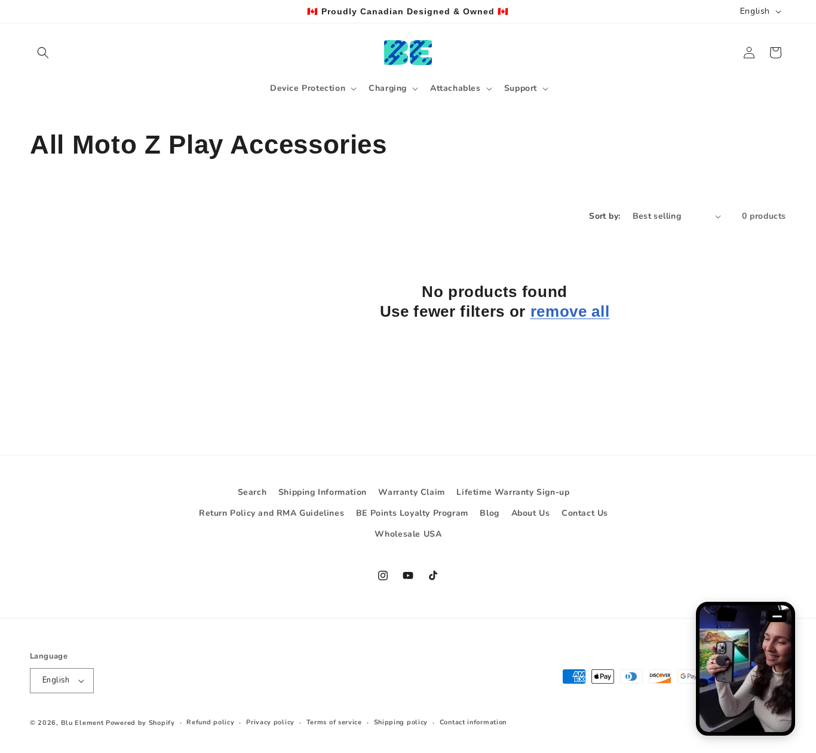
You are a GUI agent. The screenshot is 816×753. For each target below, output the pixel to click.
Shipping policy (401, 722)
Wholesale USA (408, 534)
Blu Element (82, 722)
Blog (489, 513)
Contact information (473, 722)
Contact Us (585, 513)
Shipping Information (322, 492)
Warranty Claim (411, 492)
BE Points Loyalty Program (412, 513)
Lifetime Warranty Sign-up (512, 492)
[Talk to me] (745, 669)
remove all (570, 312)
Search (252, 492)
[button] (43, 52)
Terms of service (334, 722)
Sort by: (604, 216)
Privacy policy (270, 722)
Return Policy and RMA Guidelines (271, 513)
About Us (530, 513)
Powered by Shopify (140, 722)
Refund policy (210, 722)
